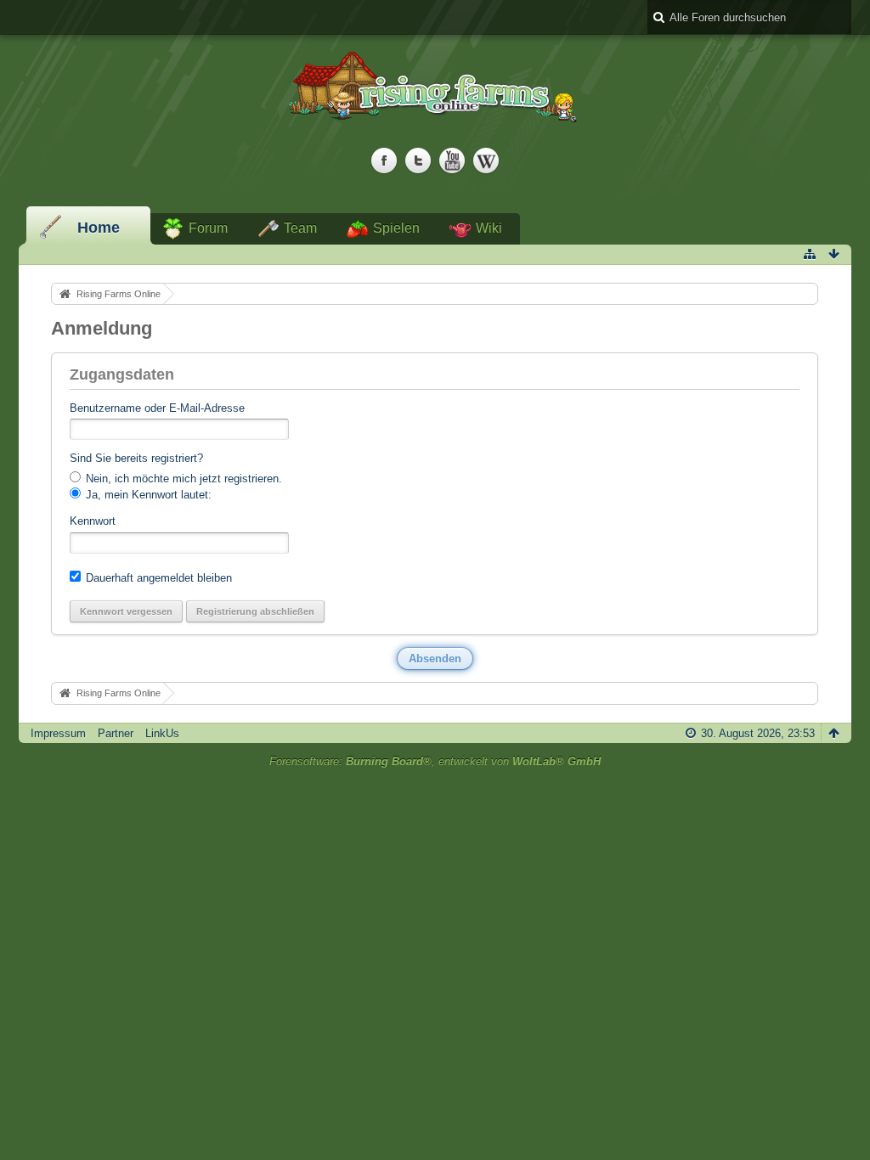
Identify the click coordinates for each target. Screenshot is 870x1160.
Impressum (58, 733)
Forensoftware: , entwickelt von (435, 761)
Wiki (489, 228)
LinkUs (162, 733)
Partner (115, 733)
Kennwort (93, 521)
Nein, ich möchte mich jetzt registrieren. (182, 478)
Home (98, 227)
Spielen (396, 228)
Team (300, 228)
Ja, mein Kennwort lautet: (147, 494)
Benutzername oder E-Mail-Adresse (157, 408)
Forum (208, 228)
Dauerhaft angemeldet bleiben (157, 578)
